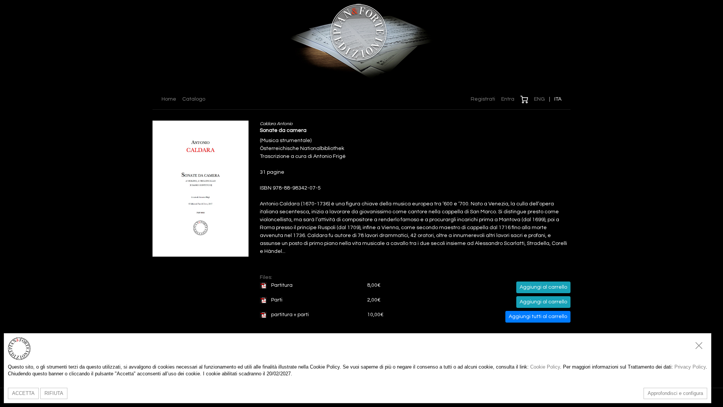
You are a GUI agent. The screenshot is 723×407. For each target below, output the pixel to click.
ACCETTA (23, 393)
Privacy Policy (690, 367)
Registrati (483, 99)
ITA (557, 99)
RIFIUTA (53, 393)
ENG (539, 99)
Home (169, 99)
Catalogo (193, 99)
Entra (507, 99)
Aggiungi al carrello (543, 287)
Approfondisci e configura (675, 393)
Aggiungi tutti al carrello (538, 316)
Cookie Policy (545, 367)
